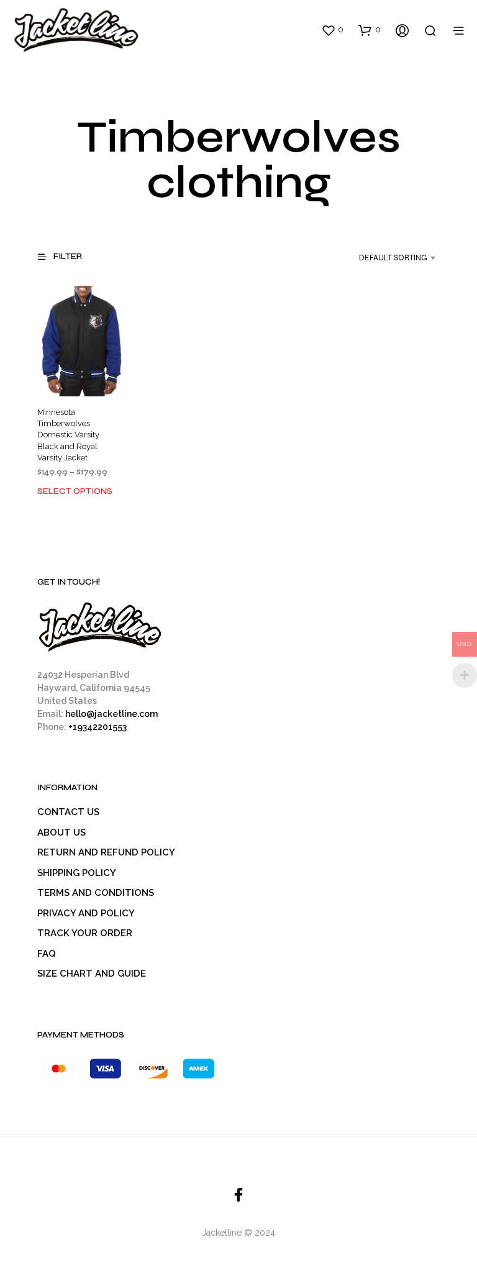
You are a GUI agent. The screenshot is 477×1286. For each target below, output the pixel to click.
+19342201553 (97, 727)
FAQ (46, 953)
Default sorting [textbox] (393, 258)
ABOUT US (61, 832)
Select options (74, 491)
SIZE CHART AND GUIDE (91, 973)
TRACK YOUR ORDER (84, 933)
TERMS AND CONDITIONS (95, 892)
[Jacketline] (238, 1194)
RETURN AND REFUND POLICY (106, 852)
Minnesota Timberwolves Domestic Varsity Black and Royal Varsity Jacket (68, 435)
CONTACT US (68, 812)
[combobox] (382, 258)
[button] (332, 30)
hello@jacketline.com (111, 714)
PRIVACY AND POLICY (86, 913)
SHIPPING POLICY (76, 872)
